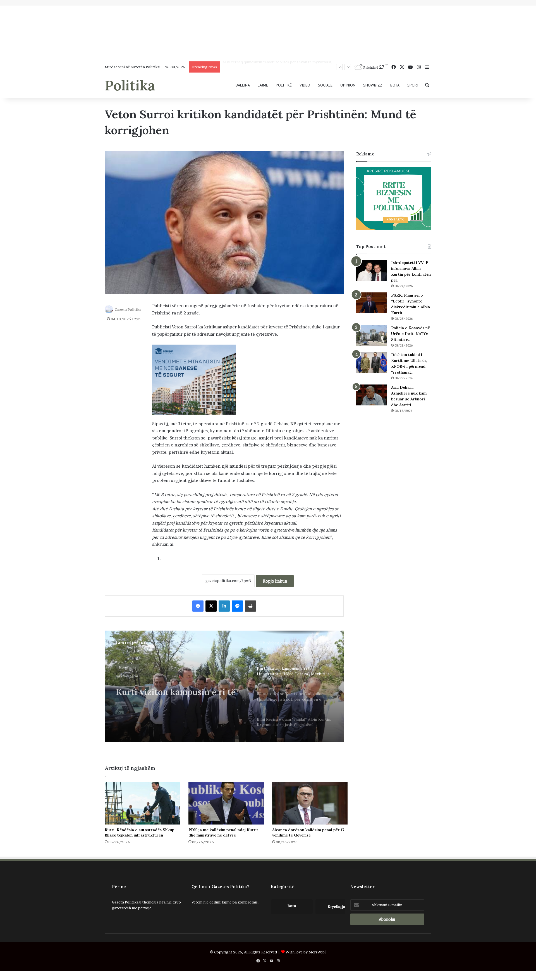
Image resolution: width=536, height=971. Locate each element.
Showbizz (372, 85)
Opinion (347, 85)
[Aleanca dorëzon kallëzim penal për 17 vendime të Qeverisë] (310, 803)
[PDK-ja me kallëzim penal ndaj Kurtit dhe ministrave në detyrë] (226, 803)
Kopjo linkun (275, 581)
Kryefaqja (127, 665)
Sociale (325, 85)
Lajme (263, 85)
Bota (394, 85)
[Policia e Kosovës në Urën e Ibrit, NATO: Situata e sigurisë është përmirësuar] (371, 335)
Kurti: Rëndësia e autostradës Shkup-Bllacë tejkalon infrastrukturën (140, 832)
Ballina (243, 85)
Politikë (284, 85)
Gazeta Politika (128, 309)
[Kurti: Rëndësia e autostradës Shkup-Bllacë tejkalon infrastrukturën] (142, 803)
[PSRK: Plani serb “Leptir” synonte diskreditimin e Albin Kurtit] (371, 302)
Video (305, 85)
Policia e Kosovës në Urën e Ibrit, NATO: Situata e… (410, 333)
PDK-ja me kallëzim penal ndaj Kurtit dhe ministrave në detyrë (223, 832)
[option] (224, 686)
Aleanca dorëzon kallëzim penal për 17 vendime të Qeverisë (308, 832)
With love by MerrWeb (305, 952)
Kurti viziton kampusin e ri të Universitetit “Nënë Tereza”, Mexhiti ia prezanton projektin (300, 67)
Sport (413, 85)
